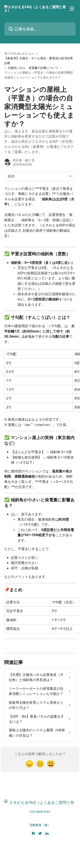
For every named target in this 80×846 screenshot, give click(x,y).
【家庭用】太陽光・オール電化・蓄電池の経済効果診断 (38, 60)
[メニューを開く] (72, 8)
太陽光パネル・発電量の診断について (33, 68)
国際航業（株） (40, 825)
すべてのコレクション (19, 53)
